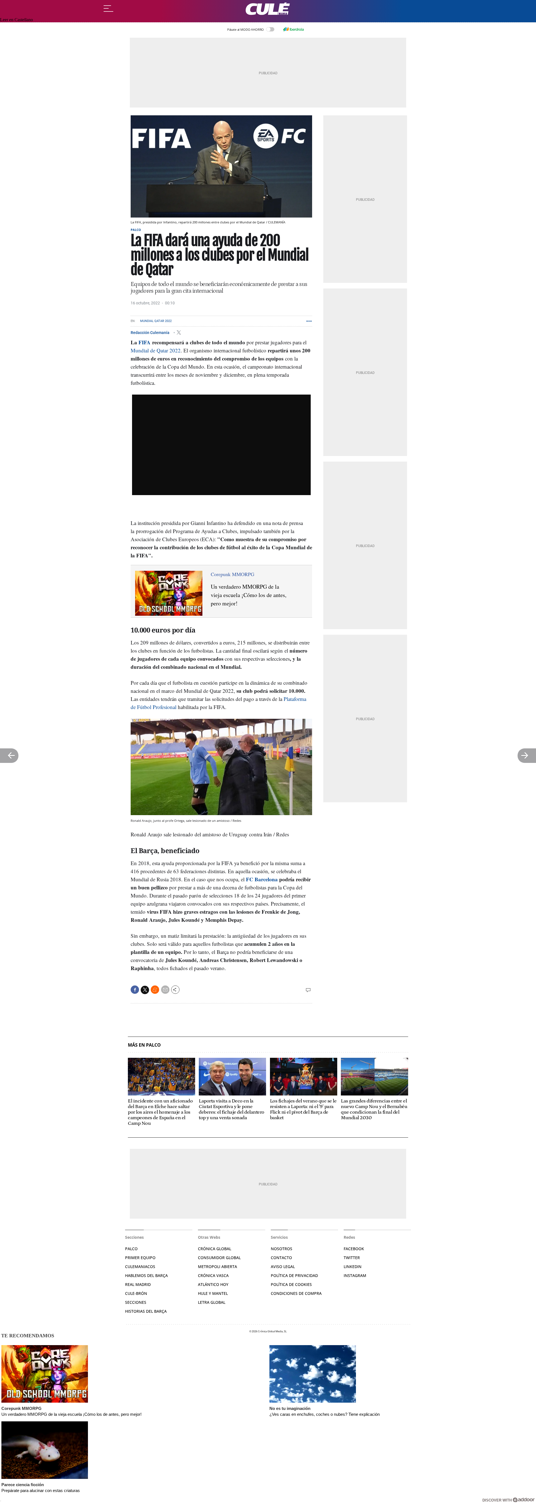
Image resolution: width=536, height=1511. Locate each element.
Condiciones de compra (296, 1293)
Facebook (354, 1248)
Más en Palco (144, 1045)
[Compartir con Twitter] (145, 990)
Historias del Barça (146, 1311)
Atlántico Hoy (213, 1284)
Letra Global (211, 1302)
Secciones (135, 1302)
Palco (136, 230)
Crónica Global (214, 1248)
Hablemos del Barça (146, 1275)
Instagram (355, 1275)
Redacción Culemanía (150, 332)
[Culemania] (268, 9)
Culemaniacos (140, 1266)
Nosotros (281, 1248)
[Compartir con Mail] (165, 989)
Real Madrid (138, 1284)
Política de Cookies (291, 1284)
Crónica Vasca (213, 1275)
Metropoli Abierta (217, 1266)
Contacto (281, 1257)
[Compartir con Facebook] (135, 989)
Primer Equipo (140, 1257)
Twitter (352, 1257)
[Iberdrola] (293, 29)
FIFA (144, 342)
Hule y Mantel (213, 1293)
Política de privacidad (294, 1275)
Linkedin (353, 1266)
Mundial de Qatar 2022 (156, 350)
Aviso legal (283, 1266)
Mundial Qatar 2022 (156, 321)
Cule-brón (136, 1293)
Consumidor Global (219, 1257)
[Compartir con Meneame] (155, 989)
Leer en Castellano (16, 19)
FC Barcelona (262, 879)
